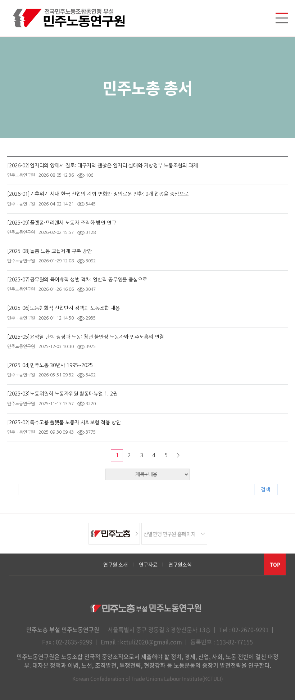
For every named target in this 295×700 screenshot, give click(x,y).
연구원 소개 (115, 564)
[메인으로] (69, 18)
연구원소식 (180, 564)
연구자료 (148, 564)
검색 (265, 489)
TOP (275, 564)
